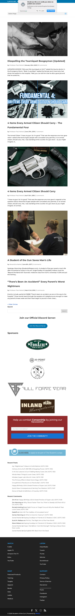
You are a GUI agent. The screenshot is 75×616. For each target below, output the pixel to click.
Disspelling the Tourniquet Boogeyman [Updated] (36, 61)
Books (10, 588)
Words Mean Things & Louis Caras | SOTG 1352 (28, 474)
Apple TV (11, 550)
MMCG (38, 613)
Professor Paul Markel (17, 65)
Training (10, 578)
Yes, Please (50, 10)
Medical (10, 599)
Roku (9, 557)
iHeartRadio (44, 547)
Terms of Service (45, 581)
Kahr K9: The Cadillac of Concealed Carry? (34, 512)
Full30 (10, 547)
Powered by (22, 11)
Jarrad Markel (16, 518)
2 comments (40, 195)
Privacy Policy (44, 578)
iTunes (42, 554)
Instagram (43, 597)
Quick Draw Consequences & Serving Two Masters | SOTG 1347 (33, 488)
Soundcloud (44, 560)
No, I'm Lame (40, 10)
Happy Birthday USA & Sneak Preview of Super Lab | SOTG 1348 (33, 485)
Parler (42, 590)
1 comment (39, 131)
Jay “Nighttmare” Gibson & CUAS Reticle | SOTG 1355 (30, 466)
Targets (10, 581)
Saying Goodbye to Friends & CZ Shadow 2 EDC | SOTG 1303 (44, 518)
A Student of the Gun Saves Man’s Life (29, 260)
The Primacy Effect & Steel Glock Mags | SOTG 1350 (29, 480)
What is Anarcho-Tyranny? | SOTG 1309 (39, 515)
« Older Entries (13, 304)
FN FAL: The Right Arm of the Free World (40, 520)
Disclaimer (43, 585)
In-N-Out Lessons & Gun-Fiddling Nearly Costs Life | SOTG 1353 (33, 472)
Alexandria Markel (15, 264)
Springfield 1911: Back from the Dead (36, 531)
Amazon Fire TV (13, 554)
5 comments (40, 290)
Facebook (43, 593)
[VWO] (27, 11)
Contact (42, 574)
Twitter (42, 600)
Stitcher (42, 557)
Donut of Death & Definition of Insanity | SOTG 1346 (29, 491)
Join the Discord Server (38, 326)
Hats (9, 592)
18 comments (42, 65)
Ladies (10, 595)
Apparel (10, 585)
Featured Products (14, 574)
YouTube (11, 560)
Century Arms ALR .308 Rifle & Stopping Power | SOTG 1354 (32, 469)
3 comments (37, 264)
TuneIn (42, 550)
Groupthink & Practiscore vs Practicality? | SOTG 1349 (30, 483)
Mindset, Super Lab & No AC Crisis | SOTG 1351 (28, 477)
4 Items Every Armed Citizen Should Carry (31, 191)
